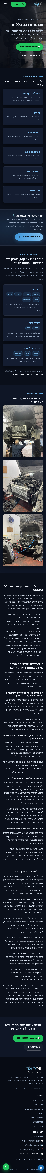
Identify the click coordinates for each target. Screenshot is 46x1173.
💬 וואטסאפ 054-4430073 (32, 1140)
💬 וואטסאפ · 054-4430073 (28, 1038)
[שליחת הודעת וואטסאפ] (6, 1166)
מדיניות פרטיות (37, 1126)
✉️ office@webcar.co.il (34, 1145)
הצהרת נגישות (38, 1121)
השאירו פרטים (34, 1047)
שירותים (34, 19)
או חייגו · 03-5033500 (30, 55)
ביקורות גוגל (20, 1159)
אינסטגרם (31, 1159)
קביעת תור (17, 4)
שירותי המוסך (38, 1100)
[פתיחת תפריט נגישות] (41, 1168)
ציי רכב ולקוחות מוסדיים (34, 1109)
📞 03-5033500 (36, 1136)
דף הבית (40, 19)
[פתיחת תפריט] (5, 4)
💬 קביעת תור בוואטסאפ (29, 46)
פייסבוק (40, 1159)
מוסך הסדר (39, 1104)
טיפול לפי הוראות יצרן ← (29, 236)
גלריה (41, 1113)
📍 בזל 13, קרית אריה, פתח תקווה (30, 1149)
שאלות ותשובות (37, 1117)
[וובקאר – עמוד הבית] (37, 4)
